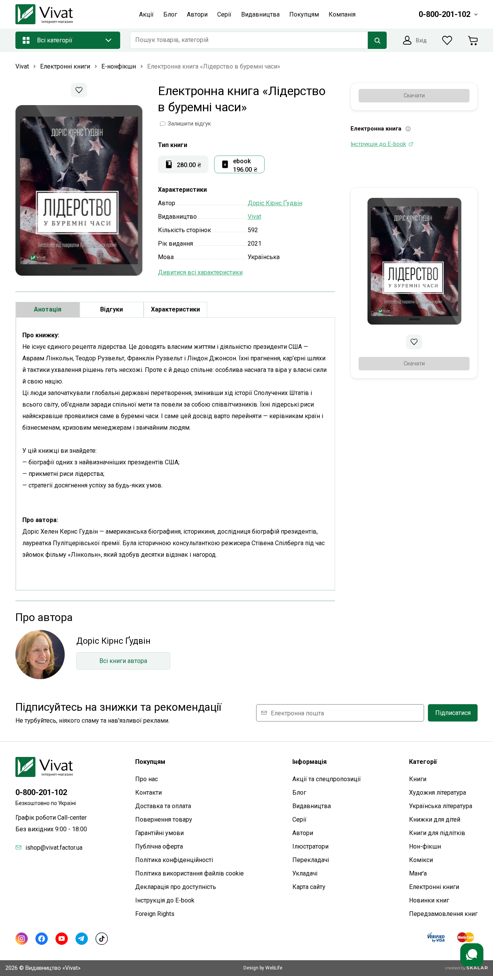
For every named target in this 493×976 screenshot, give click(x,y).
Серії (299, 819)
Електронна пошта (297, 713)
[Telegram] (81, 938)
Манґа (418, 873)
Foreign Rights (154, 913)
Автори (302, 833)
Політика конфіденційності (174, 860)
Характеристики (175, 309)
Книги (417, 779)
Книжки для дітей (434, 819)
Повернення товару (163, 819)
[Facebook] (41, 938)
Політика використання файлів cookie (189, 873)
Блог (299, 792)
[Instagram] (21, 938)
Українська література (440, 806)
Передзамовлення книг (443, 913)
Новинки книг (429, 900)
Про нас (146, 779)
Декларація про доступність (175, 887)
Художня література (437, 792)
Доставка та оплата (163, 806)
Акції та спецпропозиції (326, 779)
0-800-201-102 (41, 792)
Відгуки (111, 309)
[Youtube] (61, 938)
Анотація (47, 309)
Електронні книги (434, 887)
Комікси (421, 860)
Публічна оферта (159, 846)
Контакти (148, 792)
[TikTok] (102, 938)
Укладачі (304, 873)
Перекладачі (310, 860)
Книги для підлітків (437, 833)
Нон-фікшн (425, 846)
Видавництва (311, 806)
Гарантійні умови (159, 833)
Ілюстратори (310, 846)
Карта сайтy (308, 887)
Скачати (414, 95)
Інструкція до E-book (165, 900)
